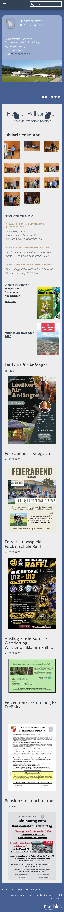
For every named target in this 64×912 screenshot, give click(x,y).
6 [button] (59, 97)
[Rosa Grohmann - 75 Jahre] (32, 182)
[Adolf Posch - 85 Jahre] (51, 182)
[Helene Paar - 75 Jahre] (12, 183)
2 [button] (46, 97)
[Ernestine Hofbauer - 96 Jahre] (32, 198)
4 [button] (52, 97)
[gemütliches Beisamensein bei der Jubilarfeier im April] (32, 146)
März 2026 (10, 301)
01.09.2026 (10, 806)
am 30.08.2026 (12, 552)
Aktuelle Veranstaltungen (19, 215)
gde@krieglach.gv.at (21, 53)
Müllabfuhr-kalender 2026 (19, 334)
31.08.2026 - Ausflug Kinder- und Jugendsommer (25, 225)
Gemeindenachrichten (17, 284)
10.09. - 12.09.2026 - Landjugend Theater (29, 264)
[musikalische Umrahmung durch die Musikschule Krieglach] (51, 146)
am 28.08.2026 (12, 459)
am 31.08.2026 (12, 653)
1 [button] (43, 97)
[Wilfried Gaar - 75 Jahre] (12, 168)
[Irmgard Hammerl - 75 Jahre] (51, 167)
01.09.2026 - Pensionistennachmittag (28, 247)
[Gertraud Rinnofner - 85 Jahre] (12, 199)
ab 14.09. (9, 370)
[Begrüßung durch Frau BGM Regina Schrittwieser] (12, 150)
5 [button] (55, 97)
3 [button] (49, 97)
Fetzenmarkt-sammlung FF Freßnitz (30, 704)
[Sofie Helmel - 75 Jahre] (32, 168)
